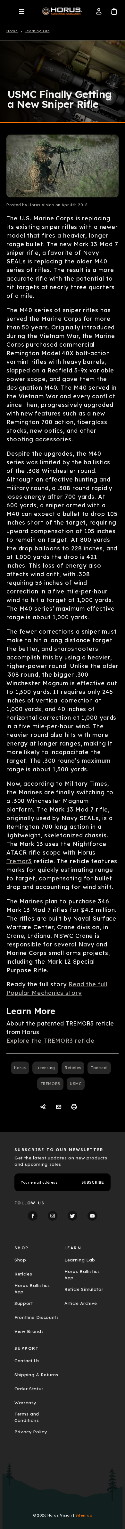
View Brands (29, 1331)
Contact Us (27, 1360)
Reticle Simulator (83, 1289)
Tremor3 (19, 861)
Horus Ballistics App (32, 1288)
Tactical (99, 1067)
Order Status (29, 1388)
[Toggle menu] (21, 11)
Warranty (25, 1402)
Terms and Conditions (26, 1417)
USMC (75, 1083)
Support (23, 1303)
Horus (20, 1067)
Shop (20, 1259)
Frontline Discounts (36, 1317)
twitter (72, 1216)
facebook (33, 1216)
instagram (53, 1216)
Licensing (45, 1067)
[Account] (99, 11)
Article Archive (80, 1303)
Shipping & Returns (36, 1374)
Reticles (73, 1067)
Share (44, 1107)
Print (75, 1107)
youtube (92, 1216)
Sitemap (83, 1515)
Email (59, 1107)
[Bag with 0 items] (114, 11)
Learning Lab (79, 1259)
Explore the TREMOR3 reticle (50, 1040)
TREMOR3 (50, 1083)
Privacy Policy (30, 1431)
